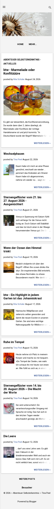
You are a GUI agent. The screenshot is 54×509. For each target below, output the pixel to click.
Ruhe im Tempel (13, 342)
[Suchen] (50, 7)
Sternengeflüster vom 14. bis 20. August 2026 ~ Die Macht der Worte (22, 389)
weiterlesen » (42, 143)
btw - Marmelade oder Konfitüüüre (19, 71)
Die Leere (9, 436)
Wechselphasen (13, 153)
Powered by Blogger (27, 501)
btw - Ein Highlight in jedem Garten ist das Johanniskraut (22, 296)
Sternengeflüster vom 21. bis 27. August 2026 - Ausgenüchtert (22, 201)
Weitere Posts (27, 479)
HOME (20, 44)
